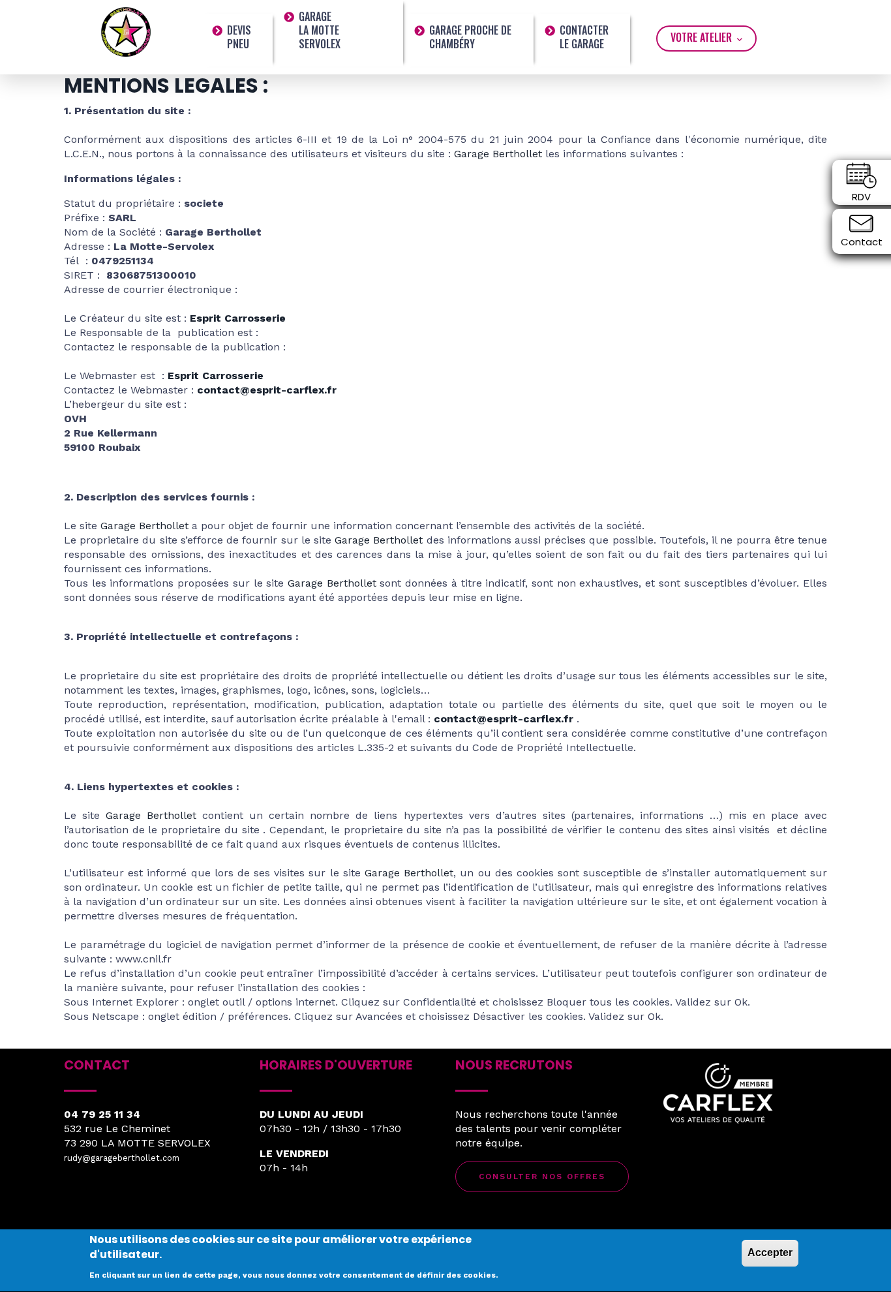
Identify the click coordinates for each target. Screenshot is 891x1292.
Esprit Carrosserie (238, 318)
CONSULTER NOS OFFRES (542, 1176)
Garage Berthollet (498, 153)
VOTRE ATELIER (702, 37)
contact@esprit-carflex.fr (267, 390)
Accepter (770, 1252)
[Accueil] (126, 31)
